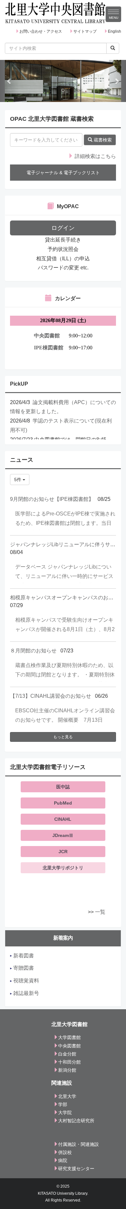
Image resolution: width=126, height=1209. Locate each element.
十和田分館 (69, 1062)
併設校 (65, 1152)
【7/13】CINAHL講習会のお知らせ (50, 696)
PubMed (63, 803)
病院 (62, 1160)
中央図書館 (69, 1045)
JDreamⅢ (62, 835)
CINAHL (62, 819)
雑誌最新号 (25, 993)
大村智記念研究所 (76, 1120)
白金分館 (67, 1053)
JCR (63, 851)
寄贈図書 (23, 968)
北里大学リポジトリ (63, 867)
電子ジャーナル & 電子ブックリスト (63, 172)
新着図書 (23, 955)
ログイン (63, 228)
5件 (18, 479)
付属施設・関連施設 (78, 1144)
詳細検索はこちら (94, 156)
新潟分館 (67, 1070)
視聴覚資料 (25, 980)
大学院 (65, 1112)
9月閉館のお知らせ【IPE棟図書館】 (52, 499)
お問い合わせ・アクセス (40, 31)
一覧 (100, 912)
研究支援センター (76, 1168)
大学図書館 (69, 1037)
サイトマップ (85, 31)
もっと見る (63, 737)
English (114, 31)
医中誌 (63, 786)
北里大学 (67, 1096)
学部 (62, 1104)
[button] (9, 81)
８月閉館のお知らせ (33, 650)
